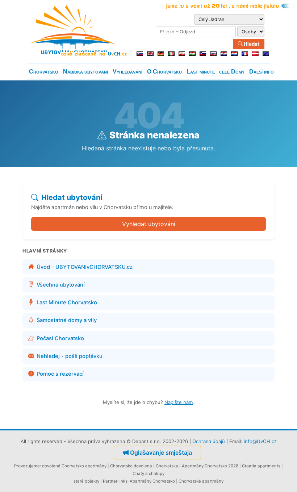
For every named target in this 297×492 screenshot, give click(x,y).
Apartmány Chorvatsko (152, 481)
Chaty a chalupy (148, 473)
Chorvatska (167, 465)
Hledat (251, 44)
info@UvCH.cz (260, 441)
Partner (110, 481)
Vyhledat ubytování (148, 224)
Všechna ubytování (61, 285)
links (122, 481)
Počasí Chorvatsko (60, 338)
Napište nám (178, 402)
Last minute (201, 71)
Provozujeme (27, 465)
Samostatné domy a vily (67, 320)
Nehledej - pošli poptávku (70, 356)
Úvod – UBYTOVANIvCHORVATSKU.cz (85, 267)
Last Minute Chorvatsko (67, 302)
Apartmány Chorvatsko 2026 (210, 465)
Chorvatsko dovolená (131, 465)
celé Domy (231, 71)
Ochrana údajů (208, 441)
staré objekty (86, 481)
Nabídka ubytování (85, 71)
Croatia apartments (261, 465)
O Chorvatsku (164, 71)
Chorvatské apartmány (201, 481)
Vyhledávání (127, 71)
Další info (261, 71)
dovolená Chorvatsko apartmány (74, 465)
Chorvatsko (43, 71)
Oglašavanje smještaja (161, 452)
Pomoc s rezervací (60, 374)
